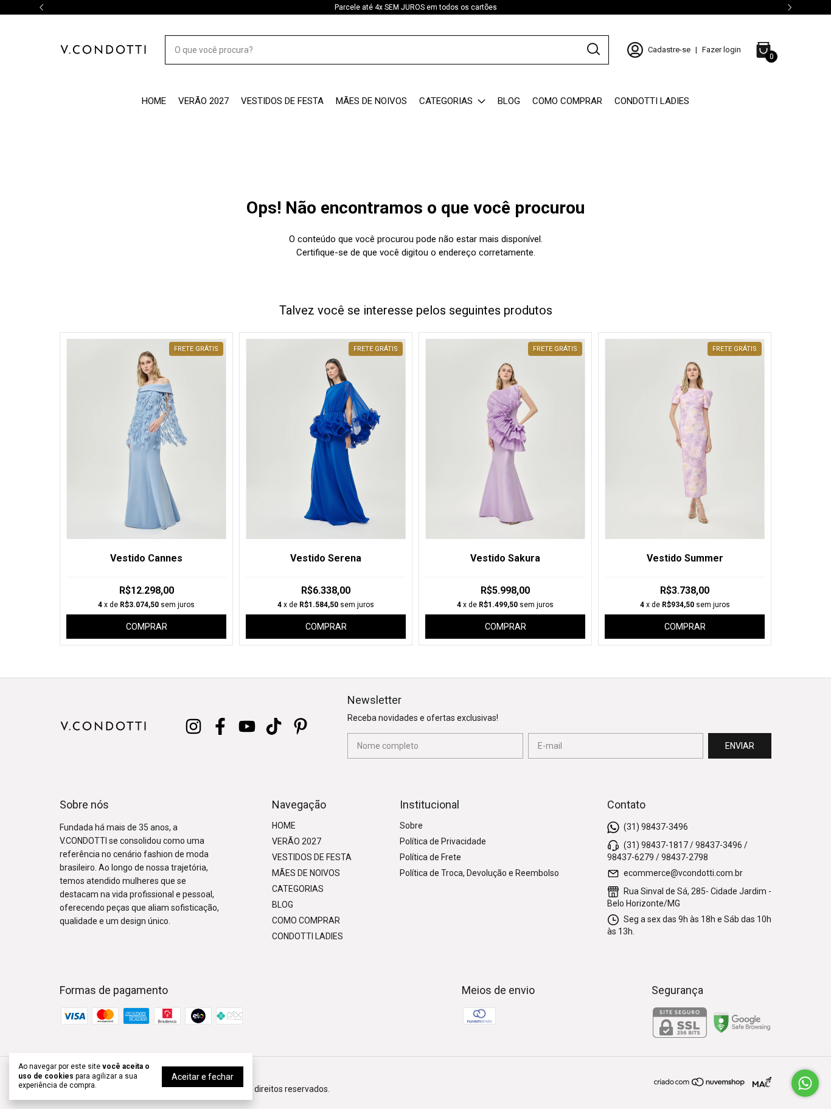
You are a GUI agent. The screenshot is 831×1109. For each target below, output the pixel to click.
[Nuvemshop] (699, 1084)
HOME (154, 101)
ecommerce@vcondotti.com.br (683, 873)
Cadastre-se (669, 49)
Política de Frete (430, 857)
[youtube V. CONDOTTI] (247, 726)
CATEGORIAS (446, 101)
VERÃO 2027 (203, 101)
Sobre (411, 825)
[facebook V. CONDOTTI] (220, 726)
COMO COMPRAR (567, 101)
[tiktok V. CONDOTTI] (273, 726)
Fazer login (721, 49)
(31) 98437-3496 (656, 827)
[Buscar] (592, 49)
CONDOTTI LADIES (651, 101)
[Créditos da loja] (758, 1082)
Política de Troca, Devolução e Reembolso (479, 873)
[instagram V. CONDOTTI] (193, 726)
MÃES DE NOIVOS (371, 101)
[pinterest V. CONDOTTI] (300, 726)
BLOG (509, 101)
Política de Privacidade (443, 841)
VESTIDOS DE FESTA (282, 101)
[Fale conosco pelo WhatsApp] (805, 1083)
